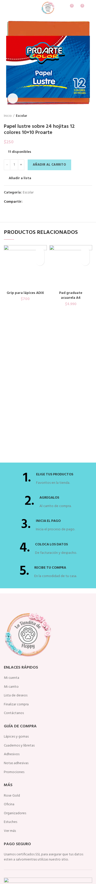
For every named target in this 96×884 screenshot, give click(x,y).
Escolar (21, 116)
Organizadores (15, 813)
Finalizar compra (16, 704)
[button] (39, 261)
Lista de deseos (15, 695)
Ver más (10, 831)
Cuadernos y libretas (19, 745)
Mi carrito (11, 687)
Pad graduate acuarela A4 (70, 295)
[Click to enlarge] (13, 98)
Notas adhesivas (16, 763)
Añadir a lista (20, 178)
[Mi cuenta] (90, 8)
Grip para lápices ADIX (25, 293)
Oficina (9, 804)
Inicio (8, 116)
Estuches (10, 822)
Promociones (14, 772)
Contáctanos (14, 713)
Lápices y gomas (16, 736)
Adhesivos (11, 754)
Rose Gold (12, 795)
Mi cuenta (11, 678)
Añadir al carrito (49, 164)
